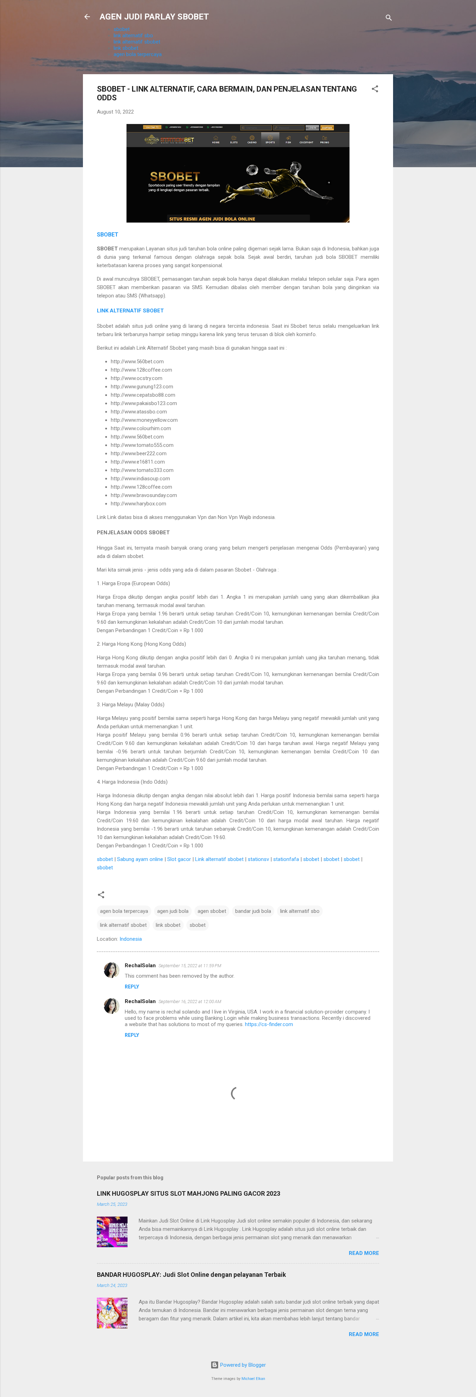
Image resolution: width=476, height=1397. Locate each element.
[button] (375, 90)
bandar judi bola (253, 911)
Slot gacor (179, 859)
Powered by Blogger (242, 1365)
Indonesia (131, 939)
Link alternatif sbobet (219, 859)
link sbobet (126, 48)
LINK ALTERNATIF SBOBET (130, 311)
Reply (132, 986)
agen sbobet (212, 911)
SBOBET (107, 234)
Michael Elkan (253, 1378)
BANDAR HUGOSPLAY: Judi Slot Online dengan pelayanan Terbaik (191, 1274)
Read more (364, 1253)
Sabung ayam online (140, 859)
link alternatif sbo (133, 35)
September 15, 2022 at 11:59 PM (190, 965)
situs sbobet (128, 867)
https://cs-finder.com (269, 1024)
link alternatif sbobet (137, 42)
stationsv (258, 859)
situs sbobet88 (192, 867)
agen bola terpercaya (138, 54)
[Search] (389, 19)
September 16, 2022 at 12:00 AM (190, 1001)
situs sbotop (158, 867)
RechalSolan (140, 965)
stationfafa (286, 859)
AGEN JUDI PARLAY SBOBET (154, 17)
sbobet (122, 29)
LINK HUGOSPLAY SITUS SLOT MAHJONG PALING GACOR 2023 (188, 1193)
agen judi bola (173, 911)
